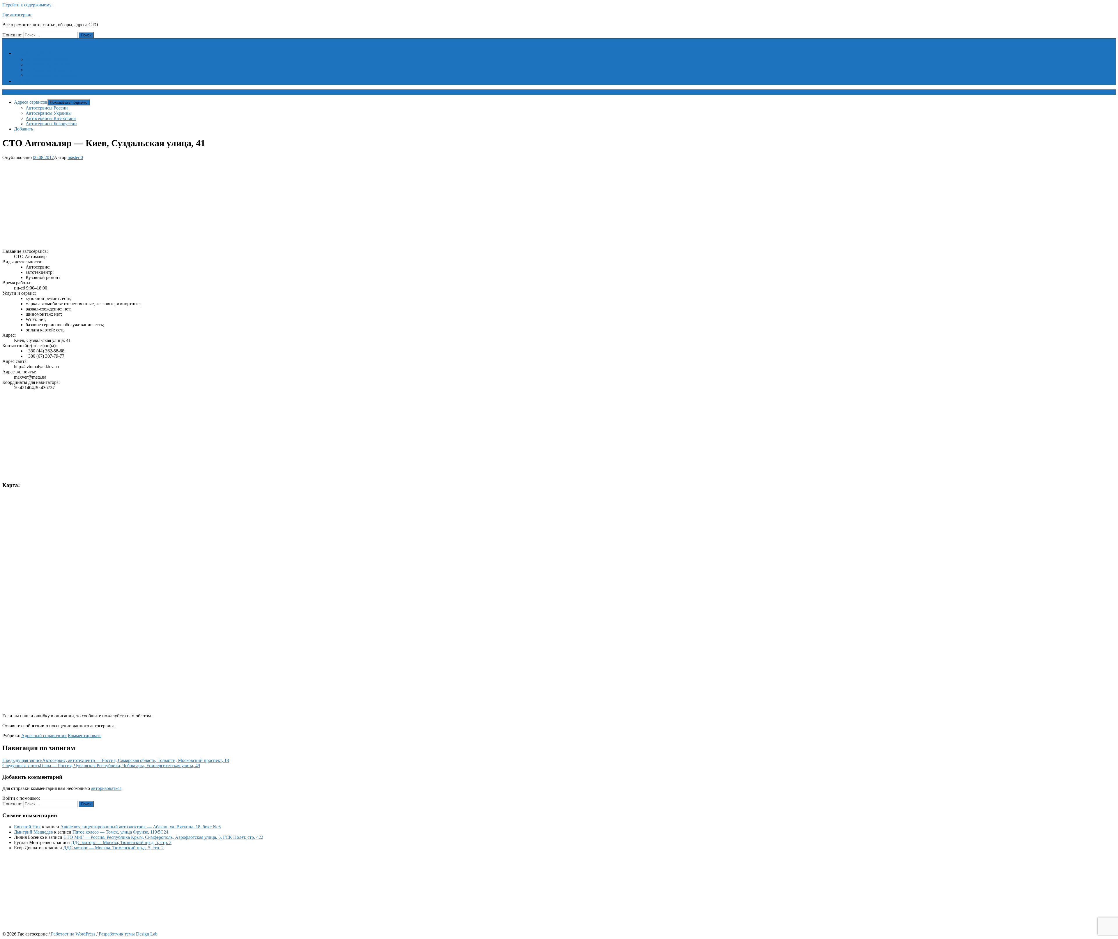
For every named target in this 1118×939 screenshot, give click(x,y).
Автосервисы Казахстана (51, 69)
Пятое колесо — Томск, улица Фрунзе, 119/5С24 (120, 831)
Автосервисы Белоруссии (51, 75)
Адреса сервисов (34, 53)
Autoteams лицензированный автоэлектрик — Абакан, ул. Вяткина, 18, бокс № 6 (140, 826)
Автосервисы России (47, 59)
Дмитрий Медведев (33, 831)
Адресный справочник (44, 735)
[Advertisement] (177, 203)
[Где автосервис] (5, 41)
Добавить (26, 81)
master (73, 157)
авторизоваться (106, 788)
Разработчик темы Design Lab (128, 933)
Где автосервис (17, 14)
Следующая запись (101, 765)
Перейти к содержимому (27, 4)
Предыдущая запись (115, 760)
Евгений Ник (27, 826)
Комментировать (84, 735)
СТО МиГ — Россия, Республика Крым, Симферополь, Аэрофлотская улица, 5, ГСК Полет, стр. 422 (163, 837)
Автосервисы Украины (49, 64)
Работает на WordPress (73, 933)
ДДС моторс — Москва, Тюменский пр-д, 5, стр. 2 (121, 842)
